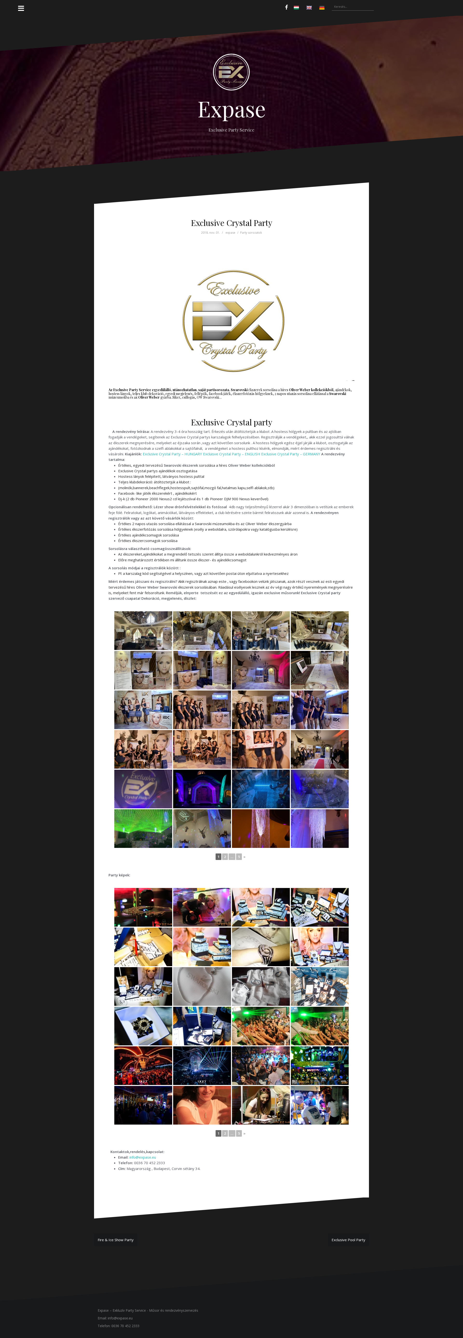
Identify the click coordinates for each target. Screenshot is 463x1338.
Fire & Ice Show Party (116, 1239)
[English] (310, 8)
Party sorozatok (251, 233)
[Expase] (231, 73)
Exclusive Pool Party (348, 1239)
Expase (231, 108)
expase (230, 233)
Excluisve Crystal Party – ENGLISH (231, 453)
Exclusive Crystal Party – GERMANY (290, 453)
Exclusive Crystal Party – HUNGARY (172, 453)
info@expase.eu (142, 1157)
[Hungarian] (297, 8)
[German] (322, 8)
